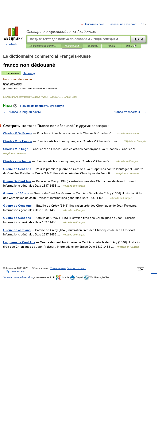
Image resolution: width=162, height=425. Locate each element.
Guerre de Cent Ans (17, 169)
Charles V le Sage (15, 149)
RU (141, 24)
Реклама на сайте (76, 268)
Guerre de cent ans (17, 230)
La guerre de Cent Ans (19, 242)
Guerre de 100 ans (16, 193)
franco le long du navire (25, 112)
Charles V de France (17, 141)
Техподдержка (58, 268)
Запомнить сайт (94, 24)
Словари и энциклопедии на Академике (61, 31)
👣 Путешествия (15, 271)
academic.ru (13, 44)
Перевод (29, 73)
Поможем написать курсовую (42, 105)
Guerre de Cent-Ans (17, 205)
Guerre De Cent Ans (17, 181)
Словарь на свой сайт (122, 24)
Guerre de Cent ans (17, 217)
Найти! (138, 39)
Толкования (72, 45)
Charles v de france (17, 161)
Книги (111, 45)
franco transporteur (127, 112)
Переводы (92, 45)
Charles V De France (17, 133)
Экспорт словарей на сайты (18, 277)
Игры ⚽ (131, 45)
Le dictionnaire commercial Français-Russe (44, 45)
